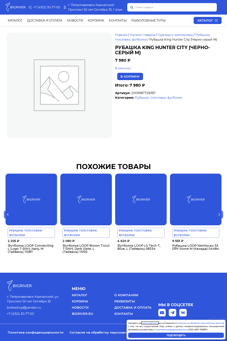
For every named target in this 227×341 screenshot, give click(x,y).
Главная (121, 35)
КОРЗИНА (80, 301)
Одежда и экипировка (175, 35)
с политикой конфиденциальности (170, 329)
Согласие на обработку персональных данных (108, 332)
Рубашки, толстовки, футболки (158, 97)
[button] (8, 214)
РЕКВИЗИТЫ (124, 301)
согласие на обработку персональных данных (200, 323)
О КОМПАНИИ (126, 295)
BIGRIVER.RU (82, 314)
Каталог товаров (142, 35)
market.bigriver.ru (149, 323)
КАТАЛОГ (79, 295)
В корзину (130, 76)
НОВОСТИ (80, 307)
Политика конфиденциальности (35, 332)
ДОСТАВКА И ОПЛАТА (132, 307)
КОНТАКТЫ (123, 314)
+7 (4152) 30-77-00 (20, 314)
